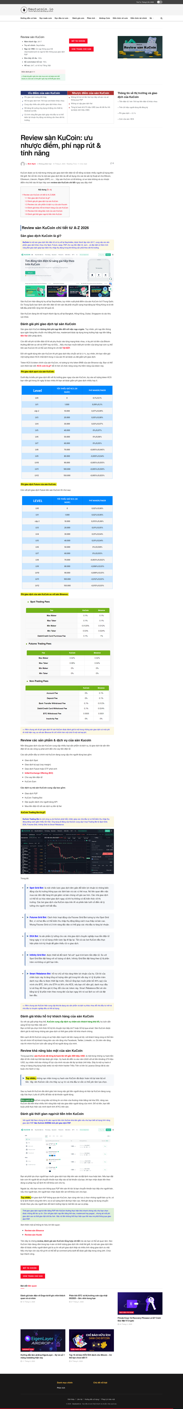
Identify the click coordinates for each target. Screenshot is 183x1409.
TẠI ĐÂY (66, 347)
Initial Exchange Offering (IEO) (39, 773)
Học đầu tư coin (61, 18)
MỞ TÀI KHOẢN (78, 41)
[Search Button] (161, 18)
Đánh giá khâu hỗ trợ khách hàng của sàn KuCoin (46, 207)
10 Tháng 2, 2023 (59, 164)
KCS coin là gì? (44, 365)
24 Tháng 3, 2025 (125, 1324)
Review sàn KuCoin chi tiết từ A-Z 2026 (38, 194)
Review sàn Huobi (33, 1234)
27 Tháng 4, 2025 (77, 1302)
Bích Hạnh (32, 164)
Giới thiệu (71, 1399)
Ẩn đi (49, 189)
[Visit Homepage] (37, 9)
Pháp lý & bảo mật (108, 1399)
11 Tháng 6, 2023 (28, 1361)
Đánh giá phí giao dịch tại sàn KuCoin (41, 201)
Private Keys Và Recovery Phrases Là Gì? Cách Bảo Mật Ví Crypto (139, 1319)
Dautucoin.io (76, 1404)
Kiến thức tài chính (139, 18)
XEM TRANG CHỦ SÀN (81, 49)
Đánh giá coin (78, 18)
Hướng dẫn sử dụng (92, 1399)
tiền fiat (24, 335)
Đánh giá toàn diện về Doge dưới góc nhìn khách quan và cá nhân (43, 1297)
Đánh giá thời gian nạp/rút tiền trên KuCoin (43, 214)
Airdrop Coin (104, 18)
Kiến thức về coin (120, 18)
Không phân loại (45, 164)
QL (151, 18)
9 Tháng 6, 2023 (76, 1361)
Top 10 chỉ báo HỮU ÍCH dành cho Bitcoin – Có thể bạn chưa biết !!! (90, 1356)
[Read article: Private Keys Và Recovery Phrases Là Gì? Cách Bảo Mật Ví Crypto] (140, 1303)
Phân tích (91, 18)
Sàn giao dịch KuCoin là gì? (37, 198)
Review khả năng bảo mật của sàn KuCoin (43, 211)
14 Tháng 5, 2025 (28, 1302)
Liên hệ (79, 1399)
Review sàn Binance (34, 1230)
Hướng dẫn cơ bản (29, 18)
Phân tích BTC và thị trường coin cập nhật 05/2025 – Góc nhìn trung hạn (88, 1297)
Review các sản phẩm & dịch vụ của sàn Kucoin (46, 204)
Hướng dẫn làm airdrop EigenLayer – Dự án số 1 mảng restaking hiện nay (43, 1356)
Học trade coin (45, 18)
